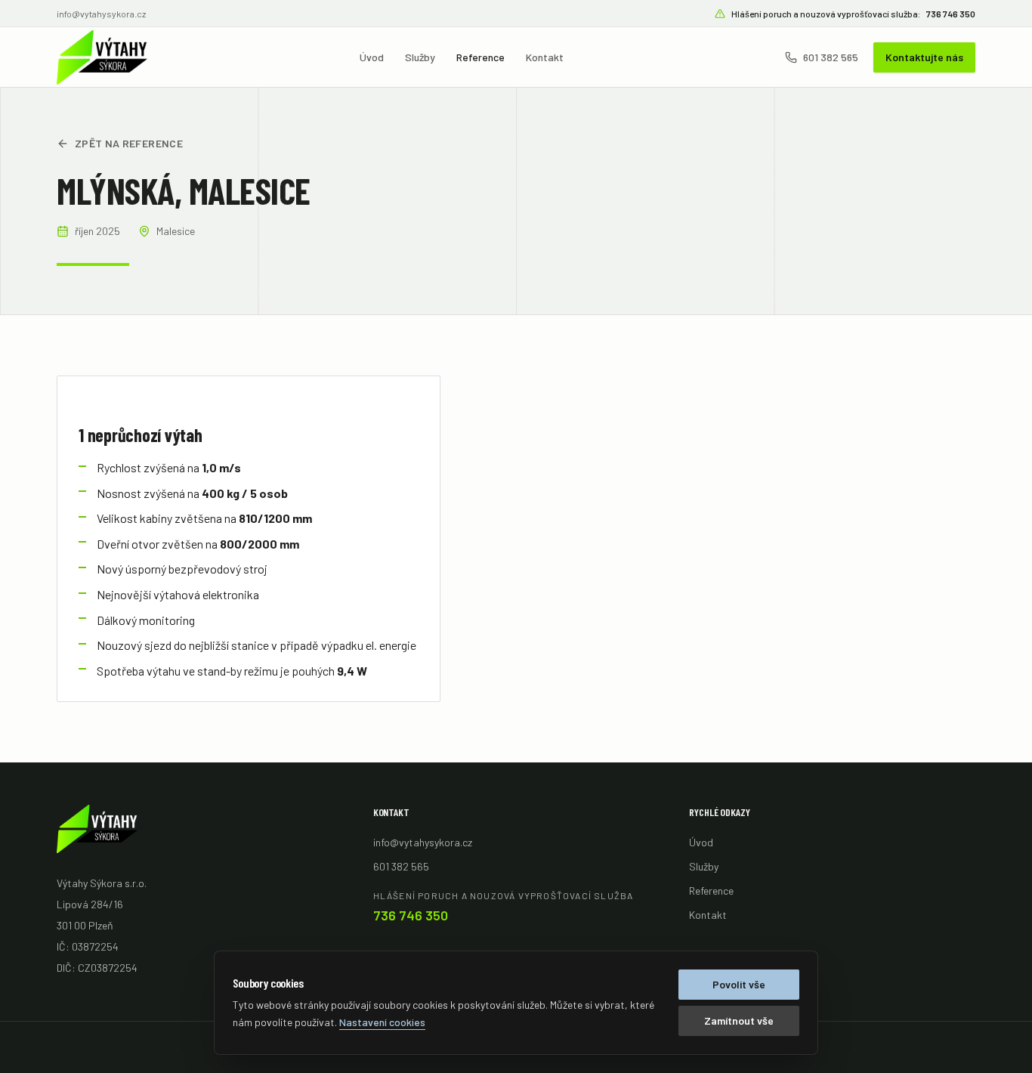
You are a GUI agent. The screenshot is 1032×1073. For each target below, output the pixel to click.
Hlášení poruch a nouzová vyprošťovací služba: (853, 13)
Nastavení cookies (382, 1022)
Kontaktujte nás (924, 57)
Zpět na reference (129, 143)
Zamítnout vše (739, 1020)
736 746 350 (410, 915)
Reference (480, 57)
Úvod (372, 57)
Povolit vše (738, 984)
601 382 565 (830, 57)
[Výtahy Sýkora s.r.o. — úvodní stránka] (102, 57)
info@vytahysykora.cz (101, 13)
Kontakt (545, 57)
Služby (420, 57)
